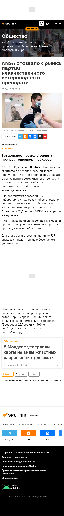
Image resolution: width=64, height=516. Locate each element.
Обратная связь (10, 477)
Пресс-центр (20, 456)
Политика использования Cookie (19, 465)
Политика (8, 424)
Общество (11, 341)
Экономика (25, 424)
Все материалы (8, 148)
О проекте (7, 452)
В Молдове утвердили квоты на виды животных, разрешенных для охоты (31, 352)
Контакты (7, 456)
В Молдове (21, 374)
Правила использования (27, 452)
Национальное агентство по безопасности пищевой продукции (32, 380)
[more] (58, 364)
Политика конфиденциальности (18, 461)
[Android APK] (11, 487)
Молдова (34, 374)
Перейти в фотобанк (38, 130)
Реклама (45, 452)
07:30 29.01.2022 (11, 89)
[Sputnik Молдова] (10, 24)
